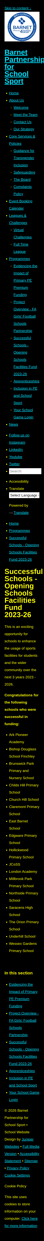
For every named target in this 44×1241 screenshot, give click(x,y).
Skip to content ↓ (18, 8)
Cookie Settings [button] (17, 1175)
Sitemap (31, 1161)
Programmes (19, 531)
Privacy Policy (18, 1168)
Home (14, 523)
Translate (21, 513)
